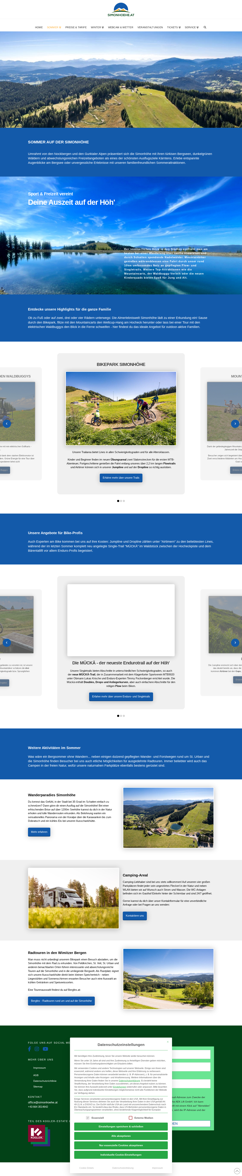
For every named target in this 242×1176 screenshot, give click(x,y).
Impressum (157, 1168)
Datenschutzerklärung (129, 1080)
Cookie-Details (86, 1168)
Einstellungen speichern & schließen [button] (121, 1126)
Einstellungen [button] (119, 1087)
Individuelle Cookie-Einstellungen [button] (121, 1154)
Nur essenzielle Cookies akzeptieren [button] (121, 1145)
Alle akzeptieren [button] (121, 1135)
